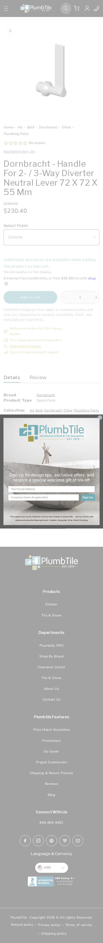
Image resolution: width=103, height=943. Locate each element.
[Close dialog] (100, 417)
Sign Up (88, 497)
